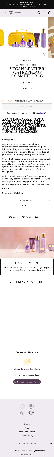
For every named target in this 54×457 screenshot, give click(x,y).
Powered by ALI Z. (27, 455)
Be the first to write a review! (27, 382)
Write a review (35, 101)
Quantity (27, 88)
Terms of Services (27, 432)
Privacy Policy (27, 436)
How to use (27, 200)
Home (27, 424)
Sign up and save (26, 443)
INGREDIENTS (27, 206)
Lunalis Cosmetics (27, 65)
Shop (27, 428)
